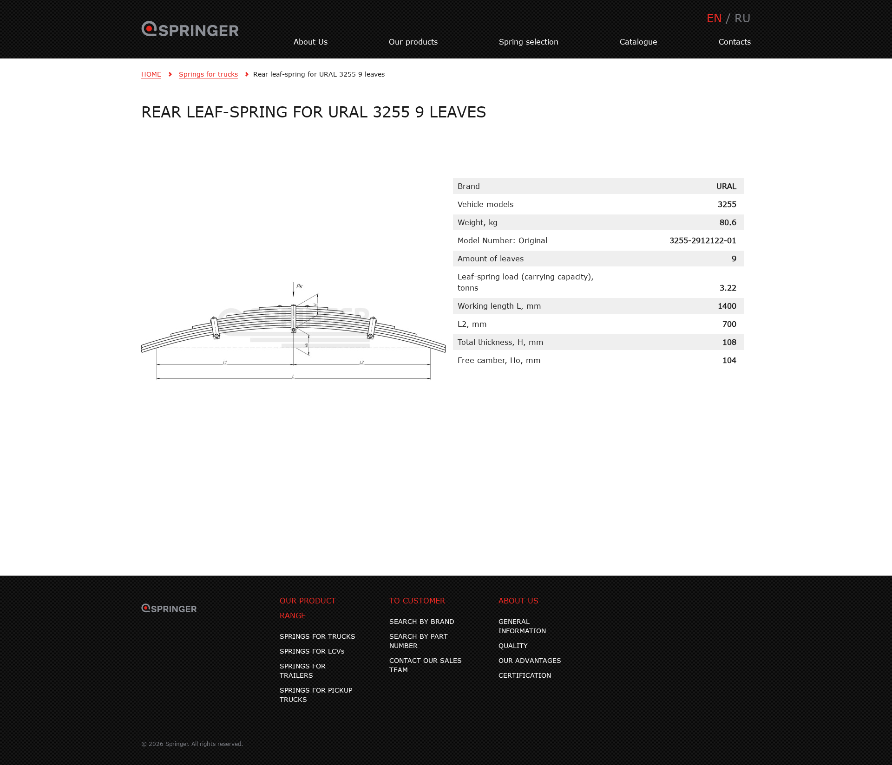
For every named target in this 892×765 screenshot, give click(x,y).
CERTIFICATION (524, 675)
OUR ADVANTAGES (529, 660)
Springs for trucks (208, 74)
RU (743, 18)
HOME (151, 74)
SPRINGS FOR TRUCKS (317, 636)
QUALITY (513, 645)
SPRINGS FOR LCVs (312, 651)
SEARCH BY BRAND (421, 621)
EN (714, 18)
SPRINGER (190, 34)
